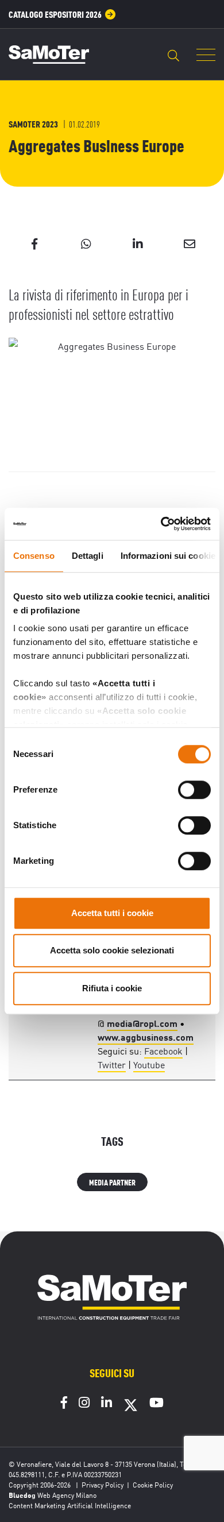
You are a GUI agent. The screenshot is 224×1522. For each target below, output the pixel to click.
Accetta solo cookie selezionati (112, 950)
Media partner (112, 1181)
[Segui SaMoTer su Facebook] (64, 1403)
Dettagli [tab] (87, 556)
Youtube (149, 1064)
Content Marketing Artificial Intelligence (70, 1505)
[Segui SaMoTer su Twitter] (130, 1409)
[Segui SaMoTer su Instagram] (84, 1403)
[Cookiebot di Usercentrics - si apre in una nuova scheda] (161, 523)
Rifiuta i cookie (112, 988)
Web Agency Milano (66, 1495)
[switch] (194, 790)
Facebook (163, 1050)
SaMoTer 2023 (33, 124)
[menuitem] (62, 14)
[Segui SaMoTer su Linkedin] (106, 1403)
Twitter (112, 1064)
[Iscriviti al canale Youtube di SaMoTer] (156, 1403)
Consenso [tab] (34, 556)
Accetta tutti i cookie (112, 913)
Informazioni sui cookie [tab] (168, 556)
